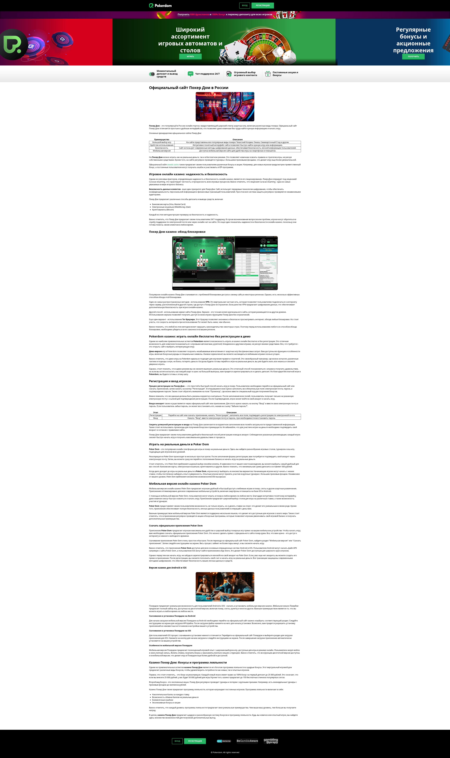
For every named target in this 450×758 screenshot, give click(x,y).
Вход (245, 5)
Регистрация (263, 5)
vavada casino (173, 164)
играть (190, 56)
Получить (183, 14)
